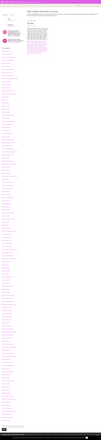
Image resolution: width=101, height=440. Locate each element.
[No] (99, 438)
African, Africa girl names (7, 54)
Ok (86, 437)
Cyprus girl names (6, 136)
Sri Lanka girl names (6, 374)
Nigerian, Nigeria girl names (8, 301)
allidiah (38, 48)
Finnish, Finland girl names (8, 182)
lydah (34, 51)
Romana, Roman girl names (8, 344)
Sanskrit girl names (6, 359)
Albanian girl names (6, 63)
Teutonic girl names (6, 390)
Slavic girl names (5, 368)
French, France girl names (7, 185)
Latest (12, 14)
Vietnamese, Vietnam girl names (9, 411)
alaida (36, 42)
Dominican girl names (7, 145)
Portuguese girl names (7, 338)
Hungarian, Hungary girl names (9, 231)
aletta (46, 44)
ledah (28, 51)
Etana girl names (5, 170)
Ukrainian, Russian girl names (8, 399)
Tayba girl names (5, 387)
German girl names (6, 194)
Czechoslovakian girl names (8, 139)
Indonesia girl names (6, 237)
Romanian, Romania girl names (9, 347)
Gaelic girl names (5, 191)
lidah (31, 51)
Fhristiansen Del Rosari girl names (9, 176)
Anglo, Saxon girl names (7, 72)
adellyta (45, 41)
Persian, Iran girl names (7, 325)
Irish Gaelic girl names (7, 240)
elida (40, 50)
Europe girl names (6, 173)
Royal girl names (5, 350)
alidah (31, 45)
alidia (35, 45)
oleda (38, 51)
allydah (45, 48)
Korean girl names (6, 267)
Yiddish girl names (6, 420)
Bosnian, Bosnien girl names (8, 115)
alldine (28, 47)
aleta (43, 44)
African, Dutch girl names (7, 60)
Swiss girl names (5, 383)
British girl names (6, 118)
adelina (33, 41)
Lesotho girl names (6, 280)
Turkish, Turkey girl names (8, 396)
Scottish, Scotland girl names (8, 365)
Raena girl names (6, 341)
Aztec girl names (5, 97)
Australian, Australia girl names (9, 93)
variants (35, 53)
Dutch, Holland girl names (8, 148)
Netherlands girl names (7, 298)
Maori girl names (5, 283)
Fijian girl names (5, 179)
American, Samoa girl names (8, 69)
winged (39, 53)
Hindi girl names (5, 216)
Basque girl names (6, 109)
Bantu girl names (5, 106)
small (32, 53)
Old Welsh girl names (6, 319)
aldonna (33, 44)
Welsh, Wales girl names (7, 414)
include (46, 50)
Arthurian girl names (6, 87)
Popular (5, 14)
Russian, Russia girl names (8, 353)
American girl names (6, 66)
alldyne (41, 47)
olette (28, 53)
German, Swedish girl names (8, 197)
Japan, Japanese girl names (8, 255)
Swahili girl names (6, 377)
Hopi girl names (5, 225)
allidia (35, 48)
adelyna (29, 42)
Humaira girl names (6, 228)
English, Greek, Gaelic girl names (9, 164)
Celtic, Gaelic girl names (7, 124)
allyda (42, 48)
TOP (98, 434)
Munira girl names (6, 289)
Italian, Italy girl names (7, 252)
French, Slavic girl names (7, 188)
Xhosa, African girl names (7, 417)
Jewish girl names (6, 261)
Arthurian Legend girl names (8, 90)
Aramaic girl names (6, 81)
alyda (28, 50)
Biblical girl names (6, 112)
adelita (36, 41)
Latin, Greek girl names (7, 277)
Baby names (4, 100)
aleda (40, 44)
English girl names (6, 158)
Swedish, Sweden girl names (8, 380)
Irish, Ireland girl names (7, 243)
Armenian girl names (6, 84)
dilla (38, 50)
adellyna (41, 41)
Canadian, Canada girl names (8, 121)
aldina (40, 42)
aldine (43, 42)
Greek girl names (5, 200)
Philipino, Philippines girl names (9, 332)
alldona (32, 47)
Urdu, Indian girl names (7, 408)
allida (28, 48)
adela (29, 41)
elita (43, 50)
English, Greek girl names (7, 161)
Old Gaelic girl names (6, 313)
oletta (44, 51)
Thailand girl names (6, 393)
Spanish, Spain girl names (7, 371)
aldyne (36, 44)
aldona (28, 44)
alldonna (37, 47)
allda (40, 45)
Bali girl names (5, 103)
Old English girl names (7, 307)
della (35, 50)
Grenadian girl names (6, 203)
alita (38, 45)
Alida (30, 23)
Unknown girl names (6, 405)
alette (28, 45)
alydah (31, 50)
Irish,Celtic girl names (6, 246)
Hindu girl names (6, 222)
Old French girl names (7, 310)
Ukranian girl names (6, 402)
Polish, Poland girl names (7, 335)
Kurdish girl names (6, 271)
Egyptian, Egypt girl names (8, 155)
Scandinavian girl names (7, 362)
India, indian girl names (7, 234)
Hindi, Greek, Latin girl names (8, 219)
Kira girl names (5, 264)
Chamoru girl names (6, 127)
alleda (44, 47)
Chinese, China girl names (7, 133)
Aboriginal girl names (6, 51)
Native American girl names (8, 295)
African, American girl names (8, 57)
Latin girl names (31, 20)
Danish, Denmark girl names (8, 142)
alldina (43, 45)
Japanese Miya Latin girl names (9, 258)
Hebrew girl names (6, 209)
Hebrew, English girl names (8, 213)
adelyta (33, 42)
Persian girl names (6, 322)
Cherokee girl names (6, 130)
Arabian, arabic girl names (7, 75)
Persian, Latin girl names (7, 329)
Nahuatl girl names (6, 292)
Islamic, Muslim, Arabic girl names (9, 249)
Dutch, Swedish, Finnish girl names (10, 151)
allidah (31, 48)
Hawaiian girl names (6, 206)
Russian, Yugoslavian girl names (9, 356)
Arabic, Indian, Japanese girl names (10, 78)
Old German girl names (7, 316)
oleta (41, 51)
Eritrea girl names (6, 167)
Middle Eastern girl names (8, 286)
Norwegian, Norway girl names (9, 304)
